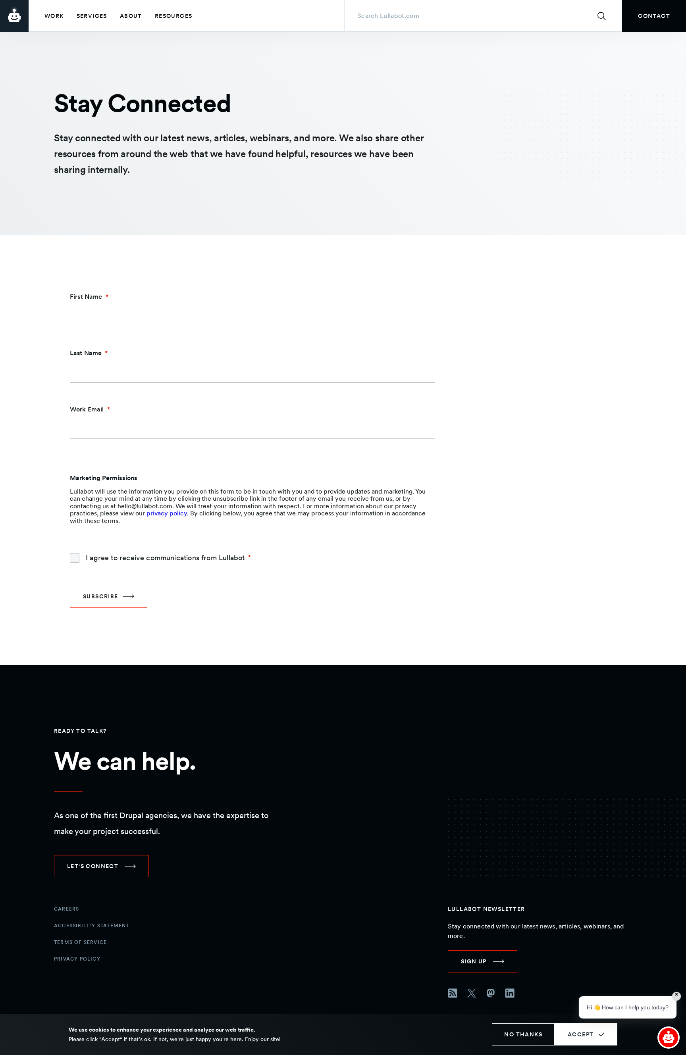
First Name (86, 296)
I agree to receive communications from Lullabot (165, 557)
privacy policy (166, 513)
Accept (581, 1034)
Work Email (87, 409)
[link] (654, 16)
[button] (668, 1037)
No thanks (523, 1034)
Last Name (86, 353)
